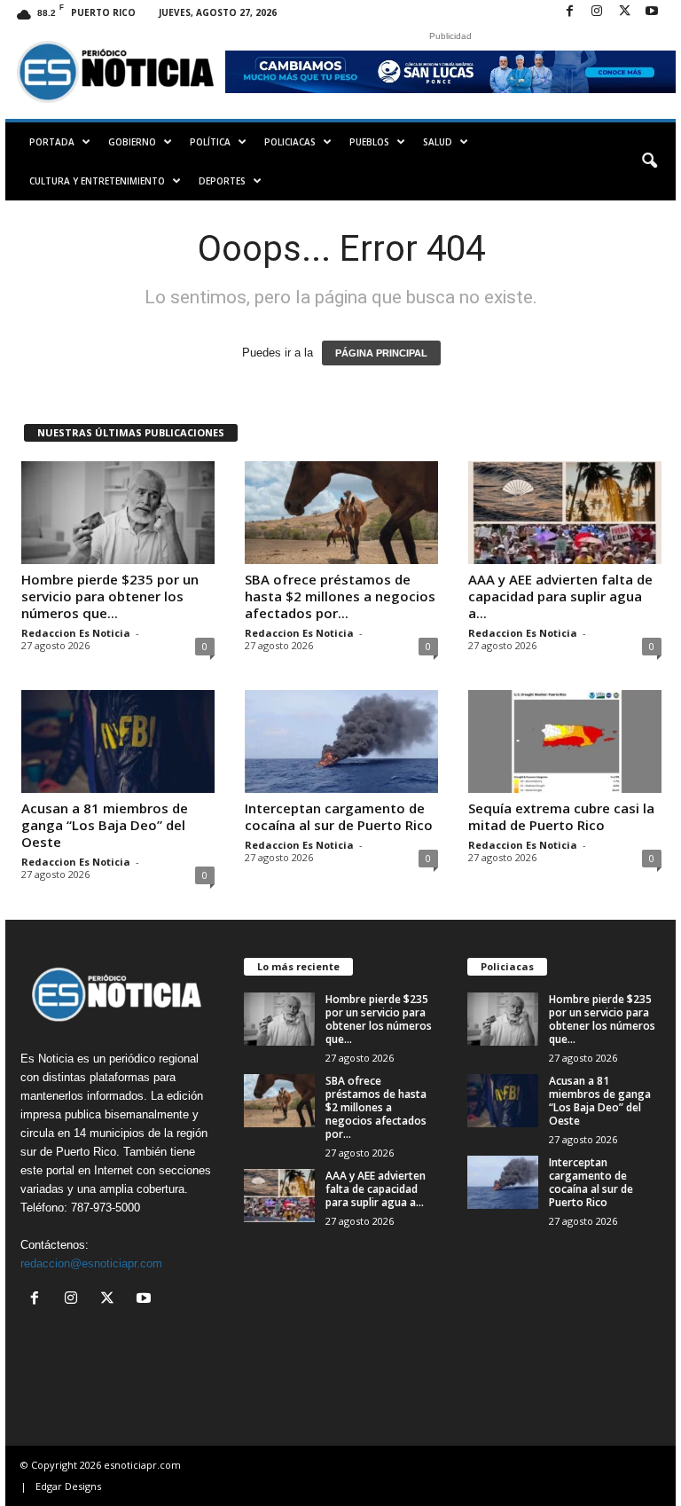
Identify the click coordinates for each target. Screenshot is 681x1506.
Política (210, 142)
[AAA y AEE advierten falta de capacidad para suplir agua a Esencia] (564, 512)
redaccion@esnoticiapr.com (91, 1263)
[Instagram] (596, 12)
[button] (649, 161)
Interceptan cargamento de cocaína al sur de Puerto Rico (339, 816)
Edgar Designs (68, 1486)
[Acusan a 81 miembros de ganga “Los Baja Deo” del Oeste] (118, 741)
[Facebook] (569, 12)
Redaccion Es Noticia (75, 632)
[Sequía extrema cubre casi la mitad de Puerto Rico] (564, 741)
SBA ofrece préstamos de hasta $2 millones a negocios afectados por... (340, 596)
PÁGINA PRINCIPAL (381, 353)
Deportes (222, 181)
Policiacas (290, 142)
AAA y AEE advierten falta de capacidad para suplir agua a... (560, 596)
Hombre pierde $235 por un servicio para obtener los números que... (110, 596)
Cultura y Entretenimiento (97, 181)
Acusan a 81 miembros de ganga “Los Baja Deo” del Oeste (104, 825)
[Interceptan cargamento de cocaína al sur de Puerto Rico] (341, 741)
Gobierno (132, 142)
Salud (437, 142)
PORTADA (51, 142)
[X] (624, 12)
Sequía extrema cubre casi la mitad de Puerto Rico (561, 816)
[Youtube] (651, 12)
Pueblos (369, 142)
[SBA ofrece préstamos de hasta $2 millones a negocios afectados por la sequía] (341, 512)
